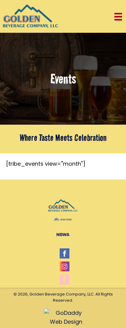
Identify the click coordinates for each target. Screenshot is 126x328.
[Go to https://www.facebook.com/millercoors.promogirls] (64, 279)
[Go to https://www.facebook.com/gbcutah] (64, 253)
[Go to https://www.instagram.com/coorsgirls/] (64, 266)
